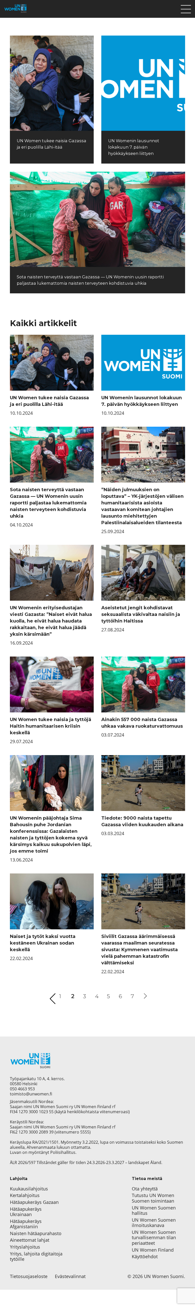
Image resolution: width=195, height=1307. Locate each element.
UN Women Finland (153, 1250)
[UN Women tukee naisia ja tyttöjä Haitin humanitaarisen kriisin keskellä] (52, 684)
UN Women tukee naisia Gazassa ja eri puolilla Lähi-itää (49, 401)
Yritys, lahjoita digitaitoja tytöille (36, 1256)
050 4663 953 (22, 1088)
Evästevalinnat (70, 1276)
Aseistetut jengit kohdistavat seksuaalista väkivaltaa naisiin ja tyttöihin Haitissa (140, 614)
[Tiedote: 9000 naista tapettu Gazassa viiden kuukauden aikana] (143, 783)
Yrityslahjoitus (25, 1247)
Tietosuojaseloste (28, 1276)
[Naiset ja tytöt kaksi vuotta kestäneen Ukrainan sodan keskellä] (52, 901)
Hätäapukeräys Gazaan (34, 1202)
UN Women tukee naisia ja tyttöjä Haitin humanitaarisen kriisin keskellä (50, 726)
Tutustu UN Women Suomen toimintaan (153, 1198)
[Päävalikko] (186, 8)
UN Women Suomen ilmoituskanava (154, 1222)
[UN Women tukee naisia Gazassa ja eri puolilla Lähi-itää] (52, 83)
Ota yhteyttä (145, 1189)
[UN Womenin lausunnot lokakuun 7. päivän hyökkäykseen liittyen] (143, 83)
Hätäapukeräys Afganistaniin (26, 1224)
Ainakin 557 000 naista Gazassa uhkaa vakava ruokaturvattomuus (142, 723)
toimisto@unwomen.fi (31, 1093)
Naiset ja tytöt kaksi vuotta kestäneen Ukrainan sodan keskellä (42, 943)
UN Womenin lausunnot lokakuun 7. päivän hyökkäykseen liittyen (133, 147)
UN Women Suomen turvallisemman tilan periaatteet (154, 1238)
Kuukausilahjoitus (29, 1189)
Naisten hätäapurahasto (35, 1233)
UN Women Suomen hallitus (154, 1210)
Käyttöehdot (145, 1257)
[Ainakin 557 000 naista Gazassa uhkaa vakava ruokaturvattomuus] (143, 684)
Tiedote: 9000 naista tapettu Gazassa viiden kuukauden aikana (142, 821)
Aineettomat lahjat (29, 1240)
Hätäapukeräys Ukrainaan (26, 1211)
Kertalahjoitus (25, 1195)
